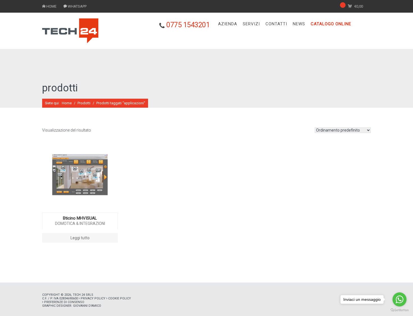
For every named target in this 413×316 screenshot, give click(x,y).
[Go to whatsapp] (399, 299)
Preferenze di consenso (64, 302)
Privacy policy (93, 298)
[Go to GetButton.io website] (400, 310)
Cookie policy (119, 298)
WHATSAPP (77, 6)
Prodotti (84, 103)
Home (67, 103)
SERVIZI (251, 23)
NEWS (299, 23)
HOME (51, 6)
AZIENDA (227, 23)
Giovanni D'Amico (87, 306)
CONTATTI (276, 23)
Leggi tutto (80, 238)
